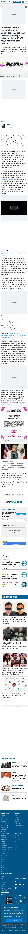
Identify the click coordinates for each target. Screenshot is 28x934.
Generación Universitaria (18, 847)
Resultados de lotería (19, 865)
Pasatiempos (18, 860)
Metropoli (4, 835)
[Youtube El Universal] (16, 885)
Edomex (17, 815)
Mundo (3, 831)
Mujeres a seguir (5, 819)
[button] (17, 2)
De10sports (18, 852)
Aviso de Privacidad (15, 916)
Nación (3, 121)
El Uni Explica (5, 825)
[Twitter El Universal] (23, 881)
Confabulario (4, 853)
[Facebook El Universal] (19, 881)
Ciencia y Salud (5, 857)
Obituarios (18, 843)
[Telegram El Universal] (15, 881)
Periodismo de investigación (5, 822)
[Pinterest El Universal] (23, 885)
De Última (4, 882)
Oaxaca (17, 817)
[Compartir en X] (9, 502)
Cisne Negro (4, 890)
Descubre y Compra (20, 835)
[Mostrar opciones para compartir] (26, 7)
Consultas (4, 871)
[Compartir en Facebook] (7, 502)
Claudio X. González (9, 494)
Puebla (17, 819)
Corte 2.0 (3, 817)
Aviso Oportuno (19, 839)
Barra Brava (6, 560)
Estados (3, 837)
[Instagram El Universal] (20, 885)
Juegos (17, 858)
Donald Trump (5, 833)
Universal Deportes (6, 847)
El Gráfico (17, 850)
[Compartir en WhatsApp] (12, 502)
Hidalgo (17, 821)
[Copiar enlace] (18, 502)
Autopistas (4, 869)
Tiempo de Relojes (6, 888)
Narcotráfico (4, 839)
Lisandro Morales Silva (10, 582)
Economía (4, 845)
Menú (2, 863)
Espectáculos (5, 849)
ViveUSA (17, 856)
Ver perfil (9, 127)
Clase (2, 876)
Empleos (17, 841)
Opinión (5, 556)
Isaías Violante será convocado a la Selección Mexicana (10, 576)
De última (4, 865)
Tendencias (4, 855)
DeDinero (17, 854)
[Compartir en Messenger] (15, 502)
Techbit (3, 861)
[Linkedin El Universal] (15, 888)
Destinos (3, 867)
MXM (2, 859)
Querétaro (17, 823)
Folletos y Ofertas (20, 837)
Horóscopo (18, 862)
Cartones (3, 843)
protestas (20, 494)
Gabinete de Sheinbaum (4, 828)
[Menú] (26, 2)
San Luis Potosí (19, 825)
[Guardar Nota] (21, 502)
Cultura (3, 851)
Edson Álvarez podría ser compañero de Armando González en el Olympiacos (11, 565)
